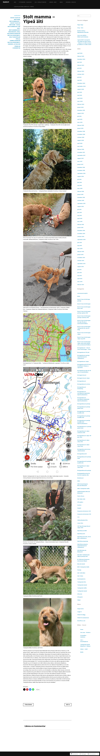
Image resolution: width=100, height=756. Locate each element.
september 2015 (81, 203)
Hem (15, 2)
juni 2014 (79, 242)
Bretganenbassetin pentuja (84, 470)
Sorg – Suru (80, 28)
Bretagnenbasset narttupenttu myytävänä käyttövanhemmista (83, 393)
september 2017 (81, 155)
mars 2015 (79, 221)
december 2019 (81, 110)
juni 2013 (79, 272)
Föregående (28, 705)
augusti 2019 (80, 113)
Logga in (79, 612)
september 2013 (81, 263)
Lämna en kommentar (16, 47)
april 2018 (79, 143)
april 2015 (79, 218)
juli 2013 (79, 269)
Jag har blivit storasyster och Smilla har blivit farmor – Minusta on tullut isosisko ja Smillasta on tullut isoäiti (84, 42)
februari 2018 (80, 149)
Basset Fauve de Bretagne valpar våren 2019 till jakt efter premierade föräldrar (84, 343)
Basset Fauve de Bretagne (15, 19)
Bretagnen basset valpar (83, 378)
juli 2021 (79, 77)
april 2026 (79, 53)
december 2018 (81, 131)
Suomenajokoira (81, 579)
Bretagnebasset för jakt (14, 27)
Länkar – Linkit (53, 2)
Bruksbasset (12, 32)
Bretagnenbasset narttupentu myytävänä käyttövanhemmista (83, 399)
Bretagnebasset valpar (83, 361)
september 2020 (81, 86)
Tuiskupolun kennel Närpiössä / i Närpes (24, 7)
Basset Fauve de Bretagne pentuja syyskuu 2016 (83, 312)
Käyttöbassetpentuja (82, 541)
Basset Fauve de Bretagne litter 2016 (83, 307)
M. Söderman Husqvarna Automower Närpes (83, 560)
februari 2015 (80, 224)
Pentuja (79, 570)
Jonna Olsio (80, 523)
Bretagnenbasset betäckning (81, 388)
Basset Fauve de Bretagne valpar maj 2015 (83, 338)
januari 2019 (80, 128)
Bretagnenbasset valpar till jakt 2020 (84, 436)
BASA (78, 296)
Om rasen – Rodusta (71, 2)
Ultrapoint (80, 597)
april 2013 (79, 279)
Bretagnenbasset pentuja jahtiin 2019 (83, 407)
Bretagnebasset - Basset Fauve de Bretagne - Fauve (14, 23)
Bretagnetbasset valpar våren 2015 (83, 466)
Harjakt (79, 508)
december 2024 (81, 59)
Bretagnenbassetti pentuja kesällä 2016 (84, 462)
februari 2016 (80, 191)
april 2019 (79, 119)
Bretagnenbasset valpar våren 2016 (83, 441)
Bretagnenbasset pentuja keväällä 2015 (83, 412)
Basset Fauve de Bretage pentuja (83, 300)
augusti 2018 (80, 140)
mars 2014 (79, 248)
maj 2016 (79, 185)
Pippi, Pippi (80, 25)
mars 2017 (79, 161)
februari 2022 (80, 71)
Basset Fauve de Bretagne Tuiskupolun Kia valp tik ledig (83, 328)
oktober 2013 (80, 260)
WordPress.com (81, 621)
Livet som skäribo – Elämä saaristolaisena (82, 36)
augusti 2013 (80, 266)
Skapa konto (80, 609)
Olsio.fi (6, 2)
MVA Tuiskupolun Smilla (83, 567)
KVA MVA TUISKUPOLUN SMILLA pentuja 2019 (83, 555)
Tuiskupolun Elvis (81, 582)
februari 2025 (80, 56)
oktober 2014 (80, 236)
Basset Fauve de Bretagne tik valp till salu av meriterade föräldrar (83, 322)
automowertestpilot (82, 293)
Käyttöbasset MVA (82, 531)
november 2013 (81, 257)
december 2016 (81, 167)
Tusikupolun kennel (82, 591)
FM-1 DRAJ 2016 (81, 499)
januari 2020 (80, 107)
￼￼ (78, 517)
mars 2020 (80, 101)
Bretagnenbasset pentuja (83, 404)
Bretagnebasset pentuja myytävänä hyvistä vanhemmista (83, 357)
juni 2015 (79, 212)
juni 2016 (79, 182)
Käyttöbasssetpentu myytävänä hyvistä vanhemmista (82, 545)
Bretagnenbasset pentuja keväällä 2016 (83, 416)
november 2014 (81, 233)
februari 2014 (80, 251)
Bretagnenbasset (14, 30)
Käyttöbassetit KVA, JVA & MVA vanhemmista (84, 537)
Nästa (68, 705)
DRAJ (18, 32)
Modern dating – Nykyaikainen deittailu (82, 31)
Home (81, 629)
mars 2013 (79, 282)
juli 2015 (79, 209)
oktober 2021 (80, 74)
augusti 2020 (80, 89)
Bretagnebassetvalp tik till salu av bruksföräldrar (84, 371)
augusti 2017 (80, 158)
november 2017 (81, 152)
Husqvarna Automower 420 (84, 514)
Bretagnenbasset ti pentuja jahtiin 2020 (84, 427)
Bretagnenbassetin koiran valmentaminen (83, 450)
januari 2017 (80, 164)
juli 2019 (79, 116)
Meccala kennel (81, 564)
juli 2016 (79, 179)
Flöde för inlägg (81, 615)
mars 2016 (79, 188)
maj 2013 (79, 276)
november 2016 (81, 170)
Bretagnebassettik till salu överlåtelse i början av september (84, 366)
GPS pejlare (80, 502)
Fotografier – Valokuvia (25, 2)
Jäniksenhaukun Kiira (82, 520)
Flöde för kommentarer (83, 618)
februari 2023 (80, 65)
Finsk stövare (80, 496)
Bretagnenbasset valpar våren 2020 (83, 445)
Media (61, 2)
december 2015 (81, 197)
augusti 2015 (80, 206)
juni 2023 (79, 62)
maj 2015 (79, 215)
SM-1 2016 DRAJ (81, 573)
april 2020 (79, 98)
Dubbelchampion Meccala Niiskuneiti (14, 41)
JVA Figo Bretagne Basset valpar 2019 (83, 527)
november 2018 (81, 134)
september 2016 (81, 173)
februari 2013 (80, 285)
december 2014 (81, 230)
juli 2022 (79, 68)
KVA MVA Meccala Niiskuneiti (81, 551)
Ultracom (17, 44)
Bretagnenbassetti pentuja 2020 (84, 457)
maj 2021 (79, 80)
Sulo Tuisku (80, 576)
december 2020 (81, 83)
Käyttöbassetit (81, 534)
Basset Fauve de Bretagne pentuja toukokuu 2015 (83, 316)
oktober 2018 (80, 137)
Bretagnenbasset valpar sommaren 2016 (83, 432)
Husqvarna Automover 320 (84, 511)
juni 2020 (79, 92)
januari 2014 (80, 254)
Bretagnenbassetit (82, 454)
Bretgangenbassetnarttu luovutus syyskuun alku (83, 474)
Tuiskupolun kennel (82, 585)
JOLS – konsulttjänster (40, 2)
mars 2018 (79, 146)
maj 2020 (79, 95)
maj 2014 (79, 245)
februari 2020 (80, 104)
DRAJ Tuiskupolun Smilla (14, 38)
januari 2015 (80, 227)
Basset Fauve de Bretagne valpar (83, 333)
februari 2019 (80, 125)
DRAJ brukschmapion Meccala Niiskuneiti (13, 34)
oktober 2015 (80, 200)
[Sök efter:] (84, 16)
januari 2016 (80, 194)
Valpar (79, 600)
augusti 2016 (80, 176)
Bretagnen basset (81, 375)
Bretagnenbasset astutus (83, 384)
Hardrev (10, 44)
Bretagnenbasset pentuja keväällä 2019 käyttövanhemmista (83, 422)
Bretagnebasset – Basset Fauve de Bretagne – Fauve (84, 348)
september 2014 (81, 239)
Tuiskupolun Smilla (82, 588)
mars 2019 (79, 122)
